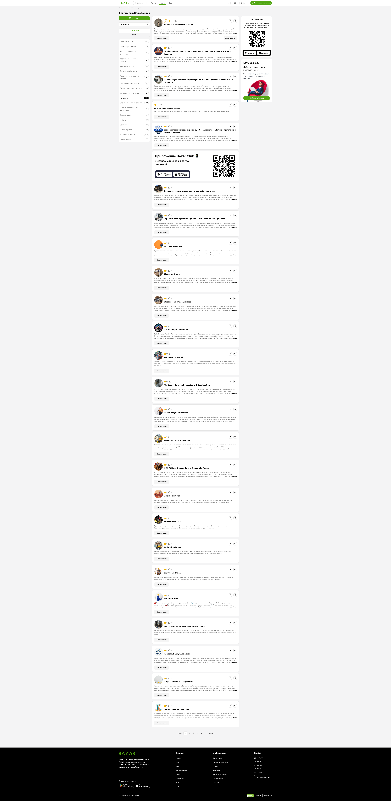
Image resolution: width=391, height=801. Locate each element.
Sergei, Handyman (172, 496)
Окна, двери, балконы (128, 71)
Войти (227, 3)
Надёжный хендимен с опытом (178, 24)
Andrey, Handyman (172, 547)
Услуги (162, 3)
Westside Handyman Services (177, 302)
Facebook (260, 761)
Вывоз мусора (125, 115)
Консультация (161, 38)
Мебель (123, 120)
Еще (170, 3)
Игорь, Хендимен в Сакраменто (178, 681)
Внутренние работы (127, 135)
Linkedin (259, 772)
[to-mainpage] (127, 753)
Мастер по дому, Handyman (176, 709)
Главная (122, 8)
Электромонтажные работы (131, 103)
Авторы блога (217, 770)
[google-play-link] (126, 786)
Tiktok (259, 769)
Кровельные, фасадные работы (129, 60)
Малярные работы (127, 66)
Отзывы (134, 35)
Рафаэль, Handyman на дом (177, 654)
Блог (177, 787)
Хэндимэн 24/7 (171, 598)
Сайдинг (123, 125)
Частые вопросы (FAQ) (220, 762)
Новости (178, 782)
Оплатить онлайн (264, 777)
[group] (134, 33)
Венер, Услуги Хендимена (176, 413)
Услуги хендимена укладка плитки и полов (184, 626)
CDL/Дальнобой (181, 770)
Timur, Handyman (172, 274)
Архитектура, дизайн (128, 47)
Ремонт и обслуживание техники (129, 77)
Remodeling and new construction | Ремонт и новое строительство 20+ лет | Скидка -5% (198, 81)
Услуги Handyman (172, 573)
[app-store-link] (142, 786)
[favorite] (235, 21)
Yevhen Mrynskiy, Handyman (177, 440)
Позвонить (229, 38)
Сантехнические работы (129, 83)
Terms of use (268, 796)
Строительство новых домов (131, 88)
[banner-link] (195, 166)
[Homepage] (124, 3)
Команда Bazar (218, 778)
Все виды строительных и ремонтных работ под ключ (189, 191)
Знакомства (180, 778)
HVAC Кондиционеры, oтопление (128, 52)
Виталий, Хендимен (173, 246)
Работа (153, 3)
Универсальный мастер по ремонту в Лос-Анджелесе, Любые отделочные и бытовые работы (200, 131)
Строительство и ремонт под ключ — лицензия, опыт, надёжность (195, 219)
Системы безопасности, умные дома (129, 109)
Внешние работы (126, 130)
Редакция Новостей (220, 774)
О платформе (217, 758)
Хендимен (124, 98)
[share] (230, 21)
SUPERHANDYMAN (172, 521)
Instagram (260, 758)
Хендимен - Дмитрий (173, 357)
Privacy (258, 796)
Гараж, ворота (125, 139)
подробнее (233, 33)
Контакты (216, 782)
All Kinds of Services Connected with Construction (187, 385)
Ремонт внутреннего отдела (167, 108)
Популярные (134, 30)
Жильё (178, 762)
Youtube (259, 765)
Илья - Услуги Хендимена (176, 329)
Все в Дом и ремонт (127, 42)
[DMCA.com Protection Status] (250, 795)
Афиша (178, 774)
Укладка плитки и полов (129, 93)
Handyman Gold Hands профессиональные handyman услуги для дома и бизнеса (197, 52)
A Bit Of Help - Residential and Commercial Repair (186, 468)
